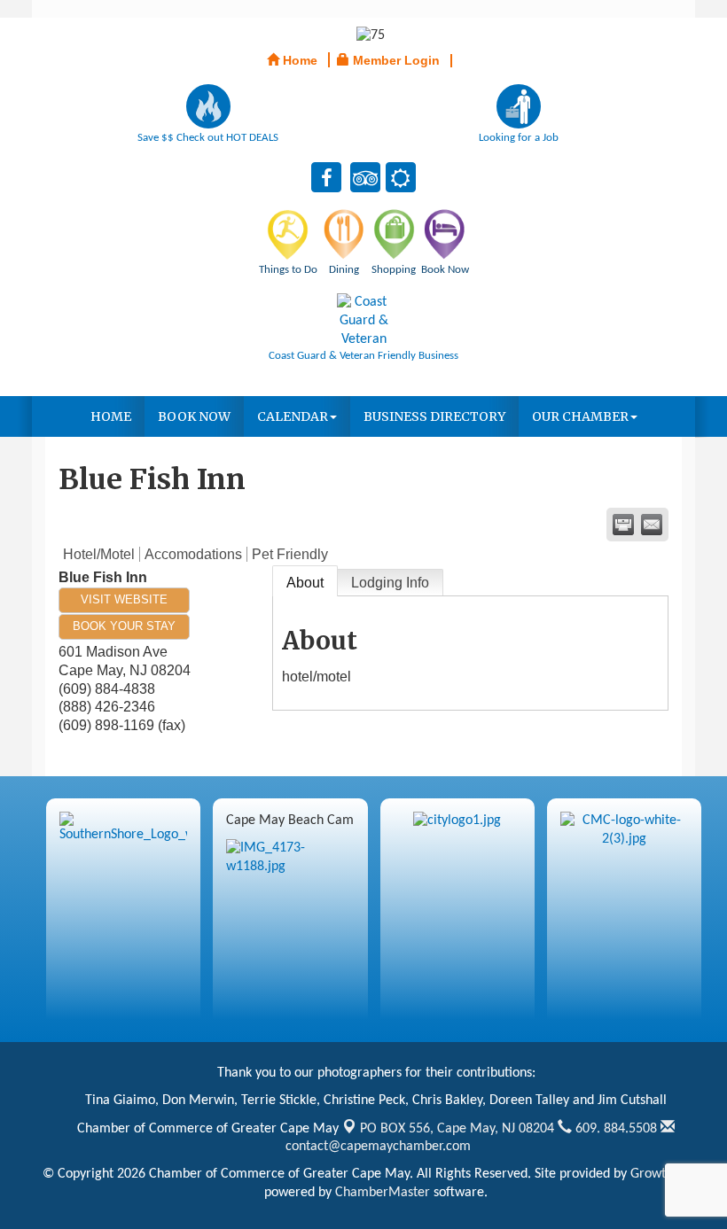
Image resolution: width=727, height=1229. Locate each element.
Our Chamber (580, 416)
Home (110, 416)
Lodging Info (390, 582)
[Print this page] (623, 524)
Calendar (292, 416)
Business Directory (434, 416)
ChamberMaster (382, 1193)
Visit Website (124, 599)
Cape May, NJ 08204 (457, 1129)
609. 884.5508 (614, 1129)
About (305, 582)
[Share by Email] (651, 524)
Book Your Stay (124, 626)
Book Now (194, 416)
